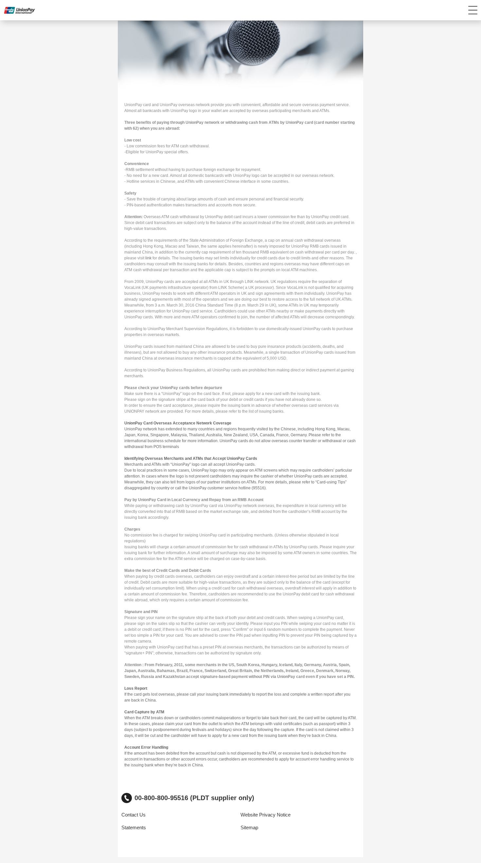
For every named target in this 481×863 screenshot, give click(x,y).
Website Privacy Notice (265, 814)
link (148, 258)
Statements (133, 827)
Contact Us (133, 814)
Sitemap (249, 827)
